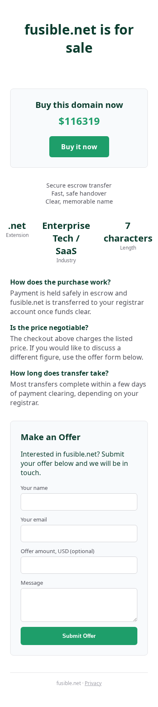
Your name (34, 488)
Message (32, 582)
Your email (34, 519)
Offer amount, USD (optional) (57, 551)
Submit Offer (79, 636)
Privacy (93, 683)
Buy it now (79, 146)
